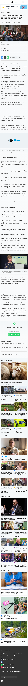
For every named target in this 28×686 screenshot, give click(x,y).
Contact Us (3, 673)
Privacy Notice (17, 671)
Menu (4, 2)
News (2, 12)
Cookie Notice (10, 673)
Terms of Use (10, 671)
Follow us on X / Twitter (9, 659)
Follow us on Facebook (8, 662)
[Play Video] (14, 33)
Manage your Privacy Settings (9, 677)
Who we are (3, 671)
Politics (8, 12)
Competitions (18, 653)
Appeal (16, 656)
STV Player (4, 653)
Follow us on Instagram (8, 667)
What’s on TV (4, 656)
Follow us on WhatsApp (9, 664)
